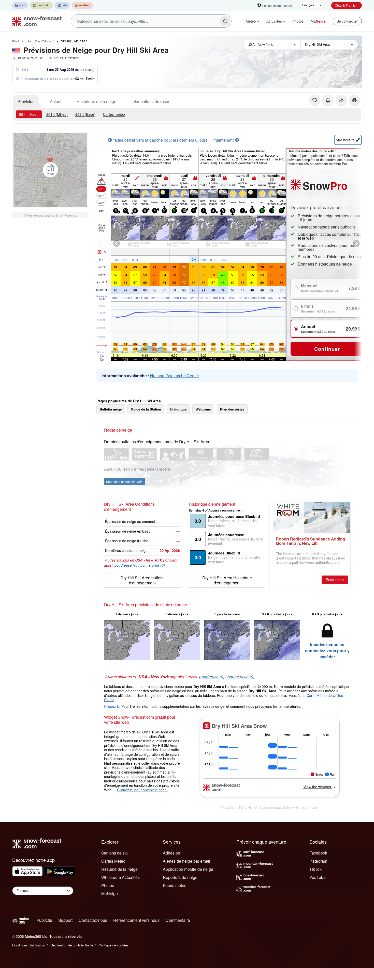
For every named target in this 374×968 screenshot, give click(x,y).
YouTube (317, 877)
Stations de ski (114, 853)
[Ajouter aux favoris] (314, 100)
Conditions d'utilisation (28, 945)
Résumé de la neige (119, 869)
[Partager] (341, 100)
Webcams (203, 409)
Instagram (318, 861)
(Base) (85, 114)
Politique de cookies (113, 945)
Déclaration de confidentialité (72, 945)
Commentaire (178, 920)
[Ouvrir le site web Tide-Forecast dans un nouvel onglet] (62, 5)
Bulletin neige (111, 409)
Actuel (55, 101)
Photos (298, 21)
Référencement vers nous (136, 920)
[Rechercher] (225, 21)
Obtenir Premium (346, 5)
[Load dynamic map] (50, 169)
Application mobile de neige (188, 869)
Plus (101, 230)
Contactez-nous (93, 920)
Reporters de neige (180, 877)
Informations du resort (151, 101)
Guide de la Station (146, 409)
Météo (251, 21)
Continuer (327, 348)
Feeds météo (174, 885)
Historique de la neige (96, 101)
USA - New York (39, 41)
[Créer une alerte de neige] (328, 100)
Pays (15, 41)
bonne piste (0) (152, 565)
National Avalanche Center (174, 376)
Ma (318, 21)
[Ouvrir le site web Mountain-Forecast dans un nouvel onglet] (41, 5)
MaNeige (109, 893)
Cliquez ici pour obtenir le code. (142, 789)
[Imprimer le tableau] (354, 100)
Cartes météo (114, 114)
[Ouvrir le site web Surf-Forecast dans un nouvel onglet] (20, 5)
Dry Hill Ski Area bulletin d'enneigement (142, 580)
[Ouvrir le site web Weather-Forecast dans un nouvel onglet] (82, 5)
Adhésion (171, 853)
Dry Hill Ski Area (74, 41)
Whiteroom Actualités (120, 877)
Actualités (274, 21)
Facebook (318, 853)
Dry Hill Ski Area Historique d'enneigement (227, 580)
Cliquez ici (112, 706)
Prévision (26, 101)
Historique (178, 409)
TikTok (315, 869)
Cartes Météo (113, 861)
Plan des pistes (232, 409)
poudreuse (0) (125, 565)
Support (65, 920)
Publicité (44, 920)
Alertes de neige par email (186, 861)
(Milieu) (57, 114)
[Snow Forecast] (35, 21)
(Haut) (29, 114)
